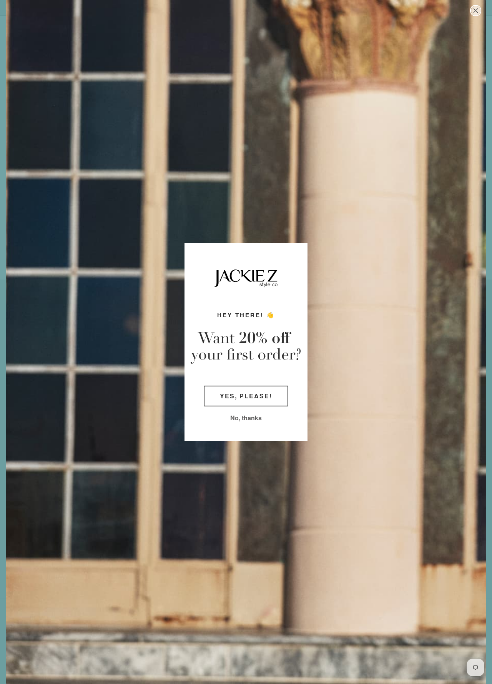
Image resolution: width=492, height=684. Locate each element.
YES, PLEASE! (246, 395)
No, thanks (246, 417)
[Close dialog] (475, 10)
